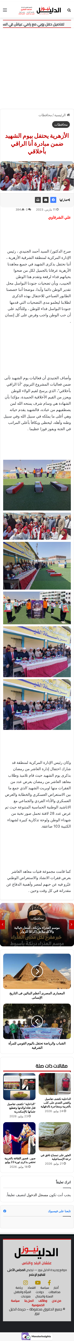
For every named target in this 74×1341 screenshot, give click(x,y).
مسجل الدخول (37, 1195)
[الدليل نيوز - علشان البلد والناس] (37, 10)
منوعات (26, 1296)
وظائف (42, 1301)
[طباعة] (38, 200)
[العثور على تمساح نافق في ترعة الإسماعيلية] (55, 1136)
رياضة (19, 1287)
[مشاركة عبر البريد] (46, 200)
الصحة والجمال (44, 1296)
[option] (37, 924)
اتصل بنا (29, 1301)
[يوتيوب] (37, 1282)
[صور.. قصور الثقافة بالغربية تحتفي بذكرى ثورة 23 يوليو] (19, 1138)
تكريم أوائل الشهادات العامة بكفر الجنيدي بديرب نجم (37, 929)
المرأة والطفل (22, 1292)
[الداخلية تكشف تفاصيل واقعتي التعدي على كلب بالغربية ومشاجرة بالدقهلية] (55, 1084)
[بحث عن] (69, 11)
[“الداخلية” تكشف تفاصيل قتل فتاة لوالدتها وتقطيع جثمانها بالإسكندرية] (19, 1086)
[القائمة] (5, 11)
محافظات (45, 115)
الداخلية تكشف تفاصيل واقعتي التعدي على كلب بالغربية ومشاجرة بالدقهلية (56, 1102)
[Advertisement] (37, 67)
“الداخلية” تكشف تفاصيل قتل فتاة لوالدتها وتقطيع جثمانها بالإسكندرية (21, 1107)
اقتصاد (31, 1287)
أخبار (56, 1287)
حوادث (40, 1292)
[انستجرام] (25, 1282)
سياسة (44, 1287)
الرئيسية (60, 115)
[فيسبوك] (53, 200)
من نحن (56, 1301)
